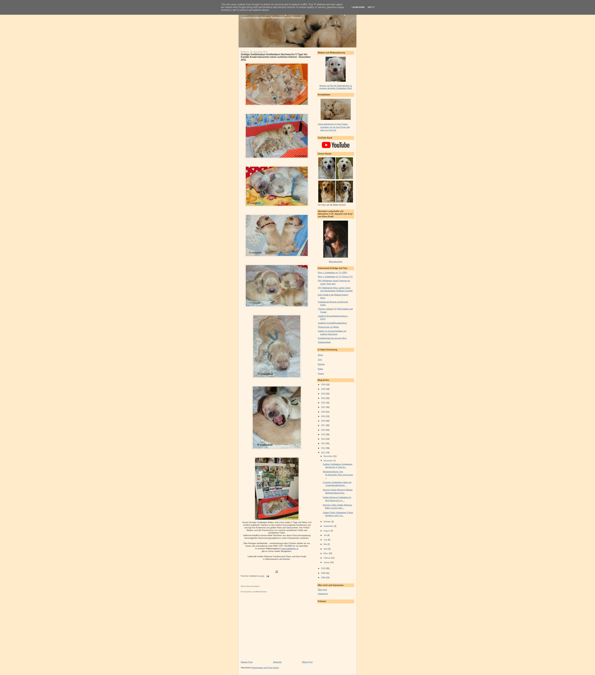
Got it (371, 7)
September (329, 526)
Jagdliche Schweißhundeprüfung (332, 323)
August (327, 531)
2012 (323, 448)
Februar (327, 558)
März (326, 553)
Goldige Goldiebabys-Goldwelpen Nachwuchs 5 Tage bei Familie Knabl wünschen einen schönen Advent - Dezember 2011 (276, 57)
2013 (323, 443)
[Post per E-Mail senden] (267, 576)
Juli (325, 535)
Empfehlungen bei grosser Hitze (332, 338)
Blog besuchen (335, 261)
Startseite (277, 662)
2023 (323, 398)
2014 (323, 439)
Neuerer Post (247, 662)
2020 (323, 412)
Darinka (321, 364)
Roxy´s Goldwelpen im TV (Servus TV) (335, 276)
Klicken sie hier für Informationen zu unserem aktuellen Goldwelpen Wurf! (335, 86)
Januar (327, 562)
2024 (323, 394)
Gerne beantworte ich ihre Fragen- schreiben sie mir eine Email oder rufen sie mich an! (334, 127)
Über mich (322, 589)
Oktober (327, 521)
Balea (320, 369)
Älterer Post (307, 662)
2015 (323, 434)
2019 (323, 416)
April (326, 549)
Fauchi (321, 373)
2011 (323, 452)
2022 (323, 403)
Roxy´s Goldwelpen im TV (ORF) (332, 272)
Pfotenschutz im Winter (328, 327)
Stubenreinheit (324, 342)
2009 (323, 573)
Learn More (358, 7)
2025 (323, 389)
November (328, 461)
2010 (323, 568)
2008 (323, 577)
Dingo (320, 355)
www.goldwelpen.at (289, 548)
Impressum (323, 594)
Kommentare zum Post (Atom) (265, 667)
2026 (323, 384)
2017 (323, 425)
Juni (326, 540)
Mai (325, 544)
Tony (320, 359)
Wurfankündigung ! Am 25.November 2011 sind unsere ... (338, 475)
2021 (323, 407)
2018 (323, 421)
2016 (323, 430)
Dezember (328, 456)
